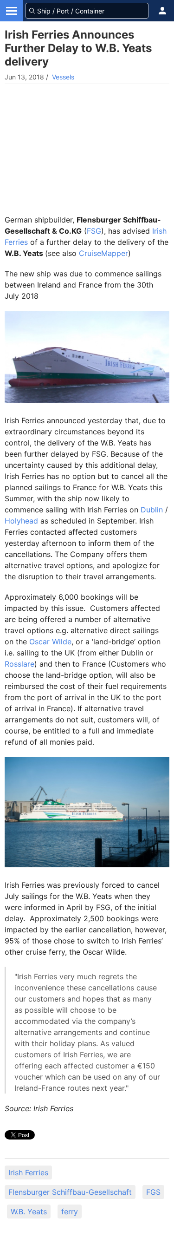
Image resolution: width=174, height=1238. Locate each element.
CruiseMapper (103, 253)
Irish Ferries (28, 1172)
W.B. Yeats (29, 1211)
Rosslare (19, 663)
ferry (69, 1211)
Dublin (152, 509)
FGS (153, 1192)
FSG (94, 231)
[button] (162, 10)
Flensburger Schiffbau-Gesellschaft (70, 1192)
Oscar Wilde (50, 641)
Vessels (63, 77)
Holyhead (21, 520)
